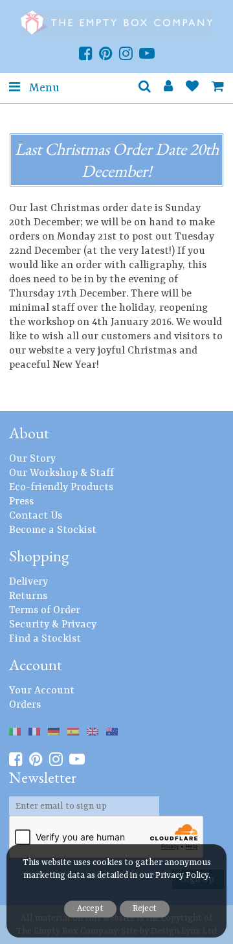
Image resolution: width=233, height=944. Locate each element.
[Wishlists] (192, 88)
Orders (25, 705)
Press (21, 502)
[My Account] (168, 88)
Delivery (28, 582)
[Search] (145, 88)
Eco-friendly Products (61, 487)
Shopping (39, 556)
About (29, 433)
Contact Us (35, 516)
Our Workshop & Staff (61, 473)
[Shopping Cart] (218, 88)
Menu (43, 88)
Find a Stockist (45, 639)
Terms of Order (44, 610)
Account (35, 665)
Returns (28, 596)
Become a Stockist (52, 530)
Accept (90, 909)
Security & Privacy (52, 625)
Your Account (41, 691)
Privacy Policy (181, 876)
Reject (145, 909)
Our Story (32, 459)
